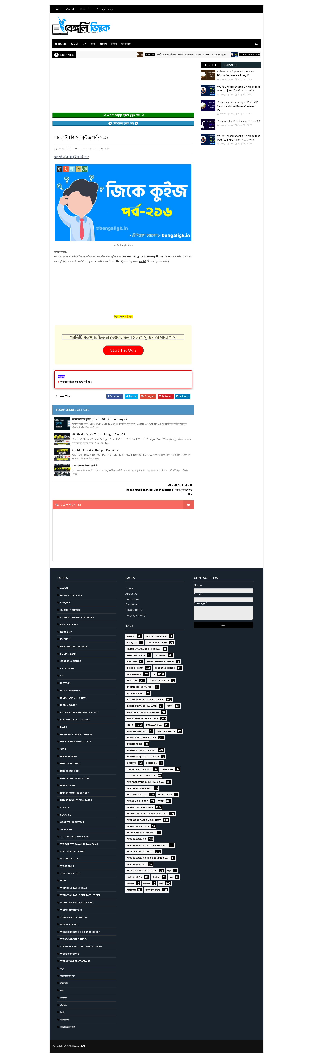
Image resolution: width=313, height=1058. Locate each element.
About (70, 9)
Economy (66, 632)
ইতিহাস (103, 43)
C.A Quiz (65, 602)
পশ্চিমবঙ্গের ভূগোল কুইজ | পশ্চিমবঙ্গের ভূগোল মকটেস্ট (238, 121)
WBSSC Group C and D (73, 939)
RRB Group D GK (69, 771)
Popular (231, 64)
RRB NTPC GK (67, 785)
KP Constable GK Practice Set (79, 712)
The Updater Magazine (74, 836)
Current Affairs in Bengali (77, 617)
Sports (65, 807)
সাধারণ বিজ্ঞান (64, 1019)
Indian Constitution (73, 698)
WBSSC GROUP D (69, 954)
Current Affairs (70, 610)
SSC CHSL (65, 815)
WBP (63, 880)
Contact (85, 9)
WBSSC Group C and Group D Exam (81, 946)
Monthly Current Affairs (76, 734)
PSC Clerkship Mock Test (75, 741)
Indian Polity (68, 705)
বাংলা (93, 43)
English (65, 639)
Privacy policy (104, 9)
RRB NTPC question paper (76, 800)
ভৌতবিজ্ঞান (63, 997)
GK (84, 43)
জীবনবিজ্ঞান (126, 43)
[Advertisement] (123, 87)
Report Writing (70, 763)
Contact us (132, 599)
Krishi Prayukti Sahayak (75, 719)
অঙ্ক (62, 968)
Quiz (74, 43)
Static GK (66, 829)
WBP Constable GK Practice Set (80, 895)
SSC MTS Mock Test (72, 822)
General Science (70, 661)
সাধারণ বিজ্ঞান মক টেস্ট (67, 1027)
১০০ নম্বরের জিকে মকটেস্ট (84, 465)
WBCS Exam (67, 866)
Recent (211, 64)
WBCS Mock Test (70, 873)
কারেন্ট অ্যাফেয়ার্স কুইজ (67, 976)
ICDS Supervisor (70, 690)
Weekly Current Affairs (75, 961)
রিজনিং (62, 1012)
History (128, 54)
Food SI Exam (68, 654)
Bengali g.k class (71, 595)
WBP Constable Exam (73, 888)
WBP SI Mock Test (71, 910)
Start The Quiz (123, 350)
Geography (67, 668)
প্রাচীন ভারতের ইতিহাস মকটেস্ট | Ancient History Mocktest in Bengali (169, 54)
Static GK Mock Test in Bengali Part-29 (98, 434)
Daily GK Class (69, 624)
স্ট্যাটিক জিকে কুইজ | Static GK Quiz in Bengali (99, 419)
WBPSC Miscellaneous (230, 54)
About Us (131, 593)
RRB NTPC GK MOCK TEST (74, 793)
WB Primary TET (70, 858)
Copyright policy (135, 615)
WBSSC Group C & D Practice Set (80, 932)
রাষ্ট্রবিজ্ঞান (63, 1005)
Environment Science (73, 646)
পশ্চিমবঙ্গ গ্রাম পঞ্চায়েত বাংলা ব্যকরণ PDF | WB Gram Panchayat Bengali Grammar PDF (237, 105)
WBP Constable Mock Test (77, 902)
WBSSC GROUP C (69, 924)
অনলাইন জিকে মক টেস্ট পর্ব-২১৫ (76, 382)
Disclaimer (132, 604)
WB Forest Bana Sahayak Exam (79, 844)
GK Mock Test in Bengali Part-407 (95, 450)
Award (64, 588)
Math (63, 727)
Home (56, 9)
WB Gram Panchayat (72, 851)
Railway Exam (68, 756)
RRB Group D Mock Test (74, 778)
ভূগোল (114, 43)
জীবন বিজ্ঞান (64, 983)
